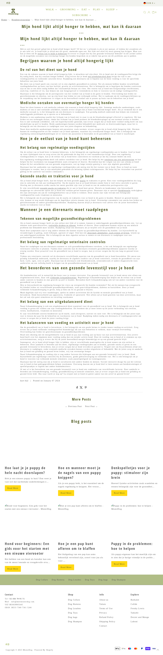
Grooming (68, 9)
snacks (83, 181)
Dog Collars (42, 580)
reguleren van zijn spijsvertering (119, 160)
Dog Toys (90, 580)
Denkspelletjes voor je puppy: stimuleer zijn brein (130, 472)
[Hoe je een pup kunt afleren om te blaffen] (81, 521)
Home (4, 20)
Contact (103, 626)
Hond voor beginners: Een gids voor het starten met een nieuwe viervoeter (27, 548)
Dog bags (103, 580)
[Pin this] (86, 388)
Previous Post (75, 406)
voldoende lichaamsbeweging (63, 278)
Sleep (111, 9)
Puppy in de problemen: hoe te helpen (132, 546)
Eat (85, 9)
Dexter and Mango (140, 617)
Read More (12, 488)
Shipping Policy (107, 621)
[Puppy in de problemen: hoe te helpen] (134, 521)
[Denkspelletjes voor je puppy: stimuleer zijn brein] (134, 445)
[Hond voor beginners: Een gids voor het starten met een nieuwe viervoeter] (28, 521)
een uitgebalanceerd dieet (99, 76)
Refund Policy (106, 617)
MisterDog (27, 650)
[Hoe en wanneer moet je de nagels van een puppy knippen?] (81, 445)
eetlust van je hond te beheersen (52, 54)
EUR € (149, 3)
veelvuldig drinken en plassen (62, 225)
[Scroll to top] (157, 649)
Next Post (90, 406)
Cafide (134, 604)
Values (102, 604)
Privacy (103, 613)
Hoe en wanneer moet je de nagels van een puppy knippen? (79, 472)
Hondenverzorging (21, 20)
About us (103, 600)
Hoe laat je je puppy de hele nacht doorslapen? (25, 470)
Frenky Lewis (137, 608)
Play (97, 9)
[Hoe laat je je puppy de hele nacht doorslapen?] (28, 445)
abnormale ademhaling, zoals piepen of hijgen (108, 233)
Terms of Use (106, 608)
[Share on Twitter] (81, 388)
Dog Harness (58, 580)
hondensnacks (124, 190)
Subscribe (80, 15)
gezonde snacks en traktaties (53, 188)
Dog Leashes (74, 580)
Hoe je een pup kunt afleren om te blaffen (76, 546)
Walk (50, 9)
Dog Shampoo (119, 580)
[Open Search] (145, 12)
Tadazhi (134, 613)
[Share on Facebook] (77, 388)
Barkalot (135, 600)
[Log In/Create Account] (149, 12)
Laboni (134, 621)
